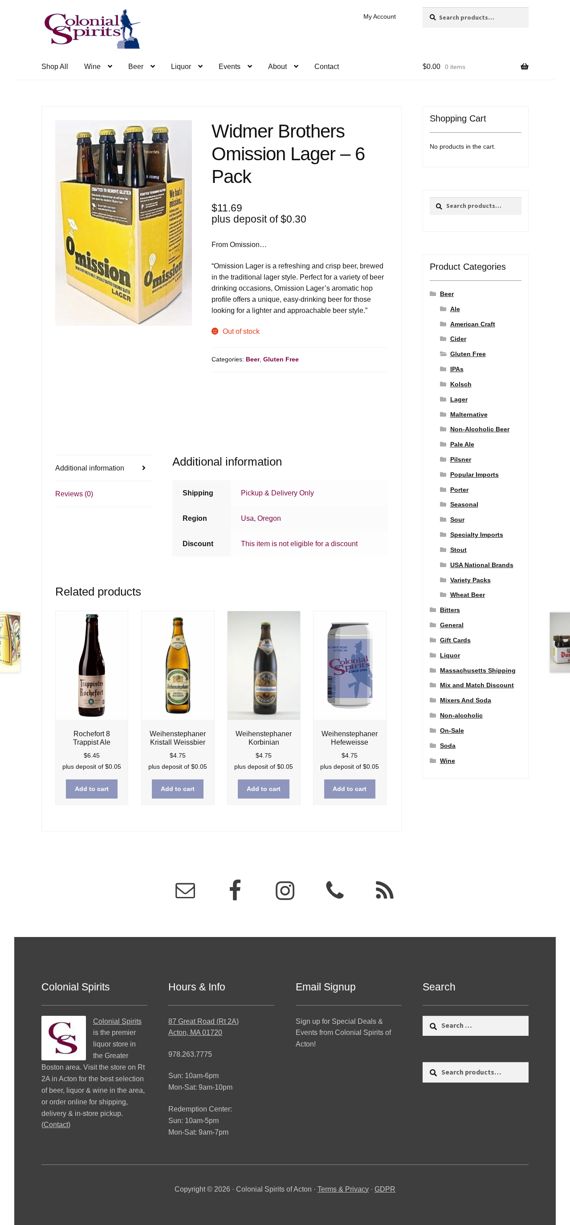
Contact (326, 66)
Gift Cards (455, 640)
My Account (379, 16)
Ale (455, 308)
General (452, 625)
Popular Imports (474, 474)
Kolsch (461, 384)
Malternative (469, 414)
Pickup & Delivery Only (277, 493)
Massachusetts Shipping (478, 670)
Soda (448, 745)
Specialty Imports (476, 534)
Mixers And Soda (465, 700)
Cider (458, 338)
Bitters (450, 609)
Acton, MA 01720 (195, 1032)
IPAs (457, 369)
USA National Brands (481, 564)
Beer (135, 66)
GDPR (385, 1189)
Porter (459, 489)
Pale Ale (462, 444)
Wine (92, 66)
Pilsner (460, 459)
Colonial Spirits (117, 1021)
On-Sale (452, 730)
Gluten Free (281, 359)
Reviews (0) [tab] (74, 494)
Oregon (269, 518)
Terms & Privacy (343, 1189)
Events (229, 66)
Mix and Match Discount (477, 685)
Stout (458, 549)
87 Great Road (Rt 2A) (203, 1021)
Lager (459, 399)
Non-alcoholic (461, 715)
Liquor (181, 66)
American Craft (472, 324)
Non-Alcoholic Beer (479, 429)
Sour (457, 519)
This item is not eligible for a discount (299, 544)
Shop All (54, 66)
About (277, 66)
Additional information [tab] (89, 468)
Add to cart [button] (92, 788)
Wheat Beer (467, 594)
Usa (247, 518)
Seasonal (464, 504)
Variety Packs (470, 580)
